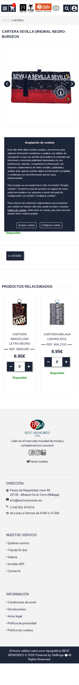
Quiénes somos (17, 543)
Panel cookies (38, 461)
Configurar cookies (51, 225)
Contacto (13, 571)
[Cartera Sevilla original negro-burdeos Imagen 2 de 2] (39, 84)
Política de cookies (19, 630)
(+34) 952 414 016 (22, 507)
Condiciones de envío (21, 602)
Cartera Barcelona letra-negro (19, 339)
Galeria (11, 557)
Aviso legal (14, 616)
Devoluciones (16, 609)
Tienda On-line (16, 550)
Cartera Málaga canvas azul (57, 337)
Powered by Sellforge (49, 655)
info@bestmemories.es (26, 500)
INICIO (5, 20)
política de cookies (17, 210)
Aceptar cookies (26, 225)
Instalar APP (15, 564)
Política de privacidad (21, 623)
